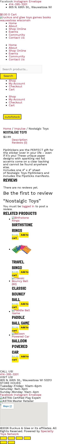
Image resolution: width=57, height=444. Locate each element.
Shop (12, 80)
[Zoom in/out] (3, 438)
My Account (17, 83)
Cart (12, 89)
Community (17, 34)
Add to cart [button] (20, 237)
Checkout (15, 86)
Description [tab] (19, 139)
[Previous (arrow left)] (3, 442)
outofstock (12, 116)
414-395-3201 (9, 374)
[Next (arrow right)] (11, 442)
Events (13, 31)
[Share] (19, 438)
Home (13, 23)
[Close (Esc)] (27, 438)
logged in (28, 206)
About (13, 26)
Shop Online (17, 28)
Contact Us (17, 37)
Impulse (19, 128)
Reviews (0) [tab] (19, 142)
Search (8, 75)
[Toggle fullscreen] (11, 438)
